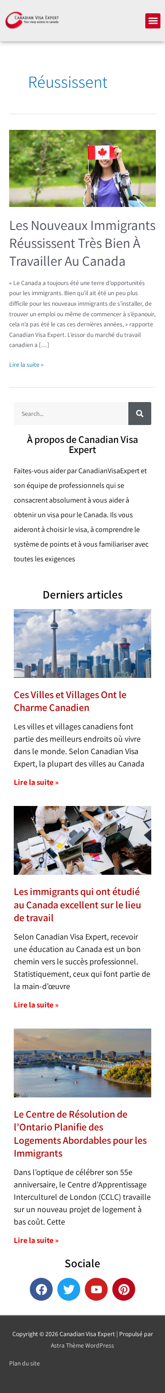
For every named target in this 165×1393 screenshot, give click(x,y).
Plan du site (24, 1363)
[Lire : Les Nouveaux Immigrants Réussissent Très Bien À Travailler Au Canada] (82, 167)
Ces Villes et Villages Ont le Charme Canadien (70, 701)
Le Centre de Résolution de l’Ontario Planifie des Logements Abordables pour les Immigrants (80, 1134)
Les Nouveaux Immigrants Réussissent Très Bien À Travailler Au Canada (82, 243)
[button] (152, 20)
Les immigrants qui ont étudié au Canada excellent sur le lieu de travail (77, 904)
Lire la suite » (26, 364)
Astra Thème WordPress (82, 1345)
